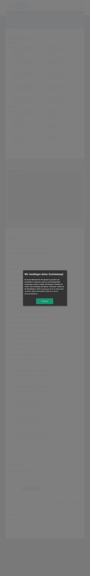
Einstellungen (45, 289)
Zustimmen (44, 301)
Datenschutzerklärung (31, 294)
